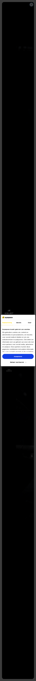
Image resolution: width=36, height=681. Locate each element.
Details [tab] (18, 322)
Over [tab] (29, 322)
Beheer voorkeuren (17, 362)
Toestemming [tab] (7, 322)
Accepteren (18, 356)
